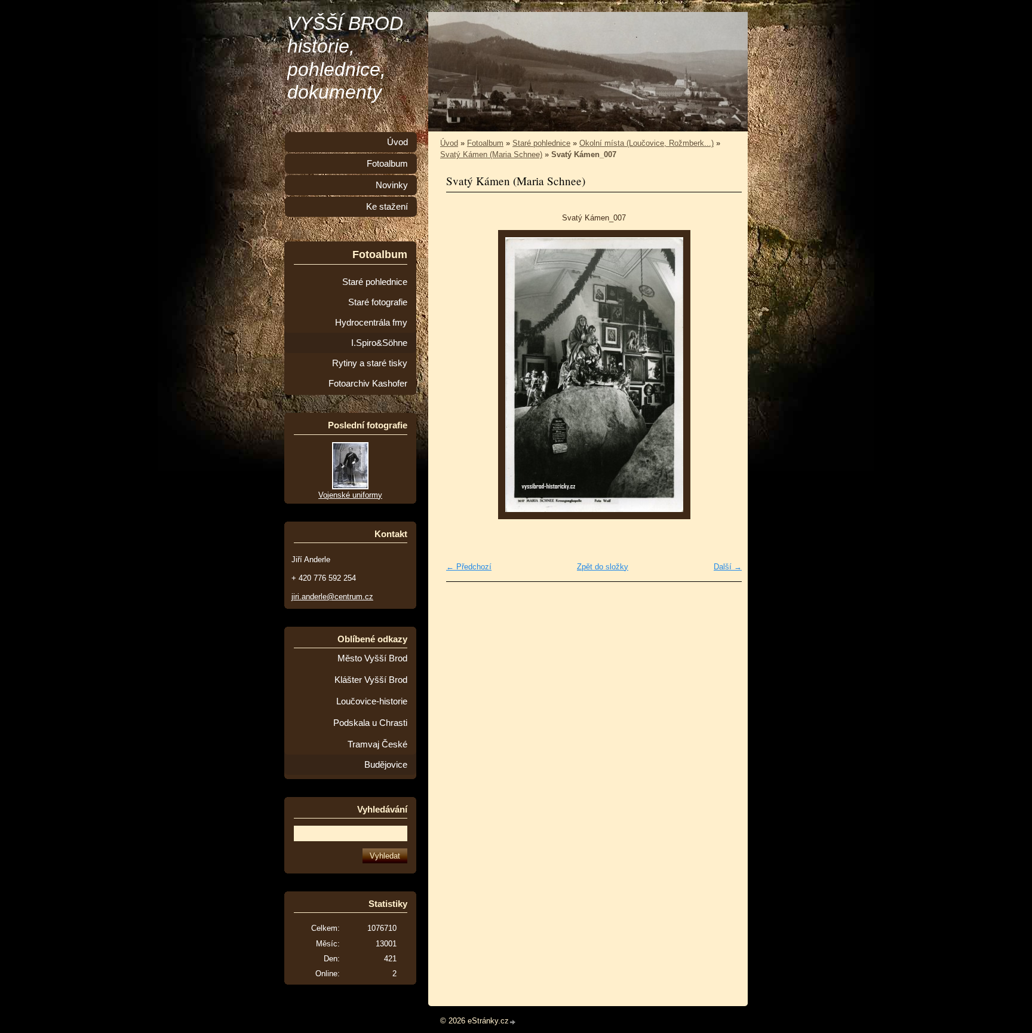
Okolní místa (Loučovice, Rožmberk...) (646, 143)
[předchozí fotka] (465, 374)
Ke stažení (387, 206)
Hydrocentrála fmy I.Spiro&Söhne (371, 333)
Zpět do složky (602, 566)
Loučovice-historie (371, 701)
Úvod (449, 143)
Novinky (392, 185)
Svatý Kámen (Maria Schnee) (491, 154)
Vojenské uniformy (350, 495)
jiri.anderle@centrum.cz (332, 596)
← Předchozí (469, 566)
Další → (728, 566)
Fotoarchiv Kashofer (367, 383)
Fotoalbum (485, 143)
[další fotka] (722, 374)
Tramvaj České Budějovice (377, 755)
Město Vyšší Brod (372, 658)
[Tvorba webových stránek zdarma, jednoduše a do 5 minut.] (513, 1022)
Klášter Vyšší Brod (370, 680)
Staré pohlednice (541, 143)
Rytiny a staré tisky (369, 363)
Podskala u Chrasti (370, 723)
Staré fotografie (377, 302)
